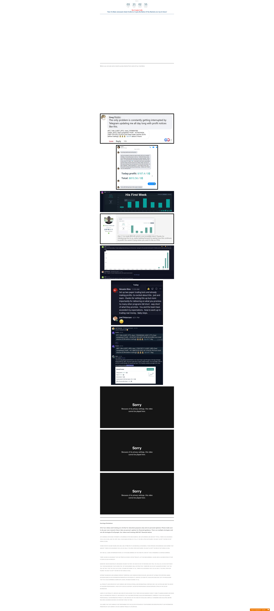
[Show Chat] (268, 610)
